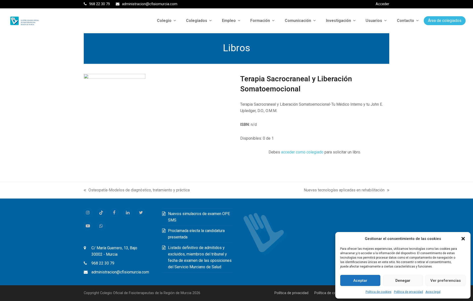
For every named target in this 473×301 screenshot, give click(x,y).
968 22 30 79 (102, 263)
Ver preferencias (445, 280)
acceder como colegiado (302, 152)
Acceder (382, 4)
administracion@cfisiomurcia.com (120, 272)
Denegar (402, 280)
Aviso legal (432, 292)
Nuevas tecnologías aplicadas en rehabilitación (344, 190)
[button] (463, 238)
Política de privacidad (408, 292)
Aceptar (360, 280)
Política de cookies (378, 292)
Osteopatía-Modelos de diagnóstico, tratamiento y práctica (137, 190)
